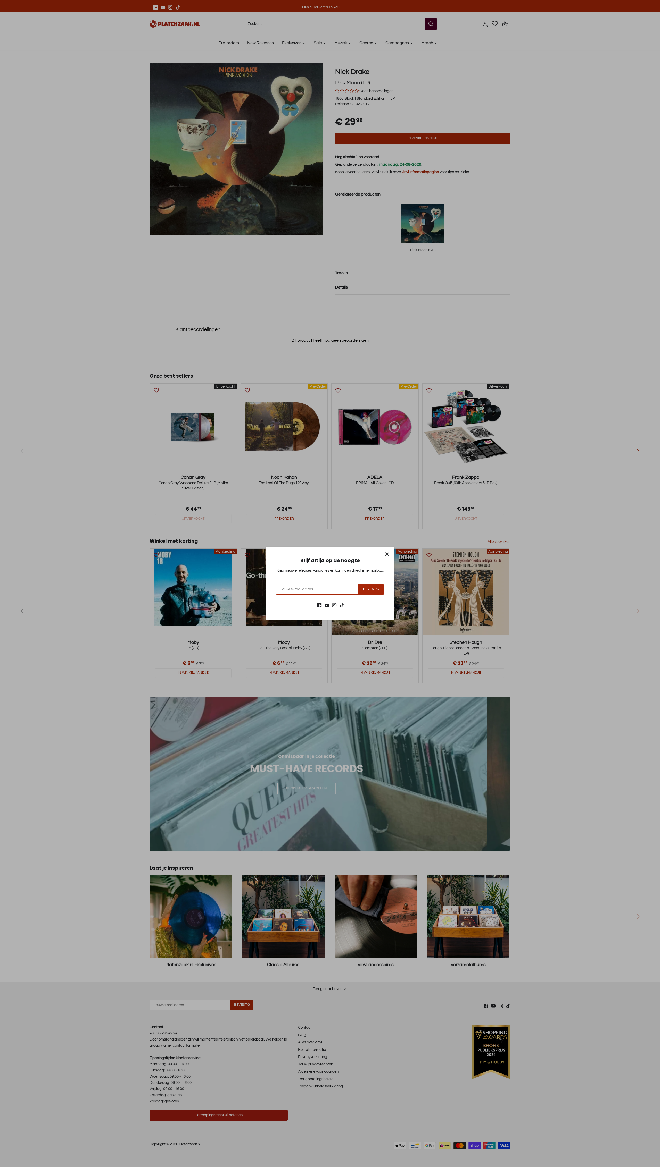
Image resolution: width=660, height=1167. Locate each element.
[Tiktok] (342, 605)
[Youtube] (327, 605)
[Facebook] (319, 605)
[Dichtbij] (387, 554)
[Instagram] (334, 605)
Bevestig (371, 589)
